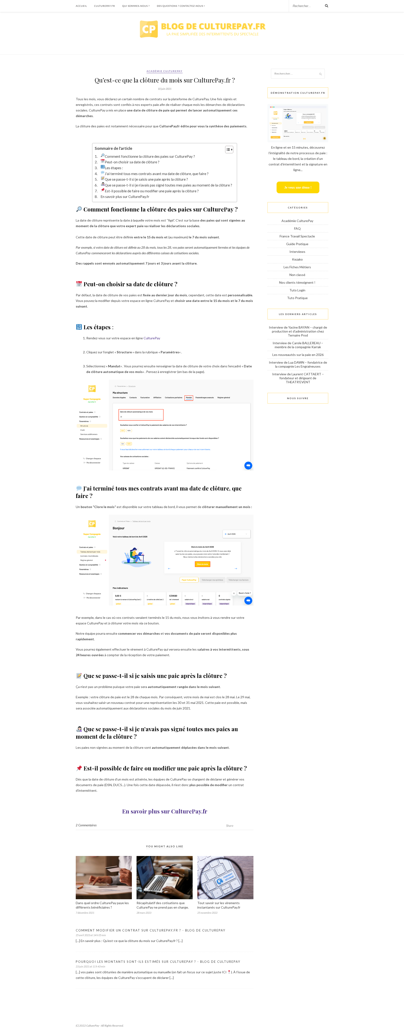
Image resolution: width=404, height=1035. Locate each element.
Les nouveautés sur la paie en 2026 (298, 355)
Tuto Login (297, 290)
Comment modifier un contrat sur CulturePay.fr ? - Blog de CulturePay (150, 930)
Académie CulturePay (165, 71)
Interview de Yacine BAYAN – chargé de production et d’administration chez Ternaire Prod (298, 331)
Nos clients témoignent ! (297, 282)
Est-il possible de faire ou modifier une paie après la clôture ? (152, 191)
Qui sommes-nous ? (136, 5)
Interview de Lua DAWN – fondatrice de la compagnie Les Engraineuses (298, 364)
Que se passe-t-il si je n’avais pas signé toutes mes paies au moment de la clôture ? (168, 185)
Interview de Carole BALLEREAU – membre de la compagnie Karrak (298, 345)
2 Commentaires (86, 825)
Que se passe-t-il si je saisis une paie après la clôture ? (146, 179)
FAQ (297, 228)
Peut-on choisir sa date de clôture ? (132, 162)
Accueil (81, 5)
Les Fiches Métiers (297, 267)
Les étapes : (114, 168)
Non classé (297, 275)
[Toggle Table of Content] (227, 150)
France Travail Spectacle (297, 236)
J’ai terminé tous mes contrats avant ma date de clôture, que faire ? (157, 174)
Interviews (297, 252)
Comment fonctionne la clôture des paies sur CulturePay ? (150, 156)
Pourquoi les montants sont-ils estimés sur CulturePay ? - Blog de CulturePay (158, 961)
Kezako (297, 259)
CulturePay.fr (104, 5)
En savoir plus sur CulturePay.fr (125, 196)
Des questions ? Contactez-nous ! (181, 5)
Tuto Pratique (297, 298)
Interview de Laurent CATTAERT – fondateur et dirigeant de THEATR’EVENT (298, 378)
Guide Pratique (297, 244)
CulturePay (152, 338)
